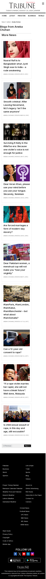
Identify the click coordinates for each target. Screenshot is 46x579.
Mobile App (6, 544)
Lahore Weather (8, 498)
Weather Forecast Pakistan (12, 492)
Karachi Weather (8, 495)
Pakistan (21, 16)
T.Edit (27, 469)
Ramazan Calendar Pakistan (12, 488)
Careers (28, 502)
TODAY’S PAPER (12, 10)
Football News (24, 511)
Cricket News (24, 508)
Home (4, 16)
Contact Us (29, 498)
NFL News (24, 521)
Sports (28, 472)
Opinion (5, 475)
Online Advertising (32, 488)
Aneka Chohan (8, 74)
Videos (28, 479)
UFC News (24, 515)
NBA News (24, 518)
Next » (27, 446)
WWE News (25, 525)
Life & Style (29, 465)
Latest (12, 16)
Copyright (6, 537)
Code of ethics (8, 541)
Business (32, 16)
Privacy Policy (7, 534)
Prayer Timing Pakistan (11, 485)
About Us (29, 485)
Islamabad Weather (9, 502)
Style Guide (7, 531)
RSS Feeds (29, 492)
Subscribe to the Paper (34, 495)
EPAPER (37, 10)
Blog (27, 475)
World (41, 16)
